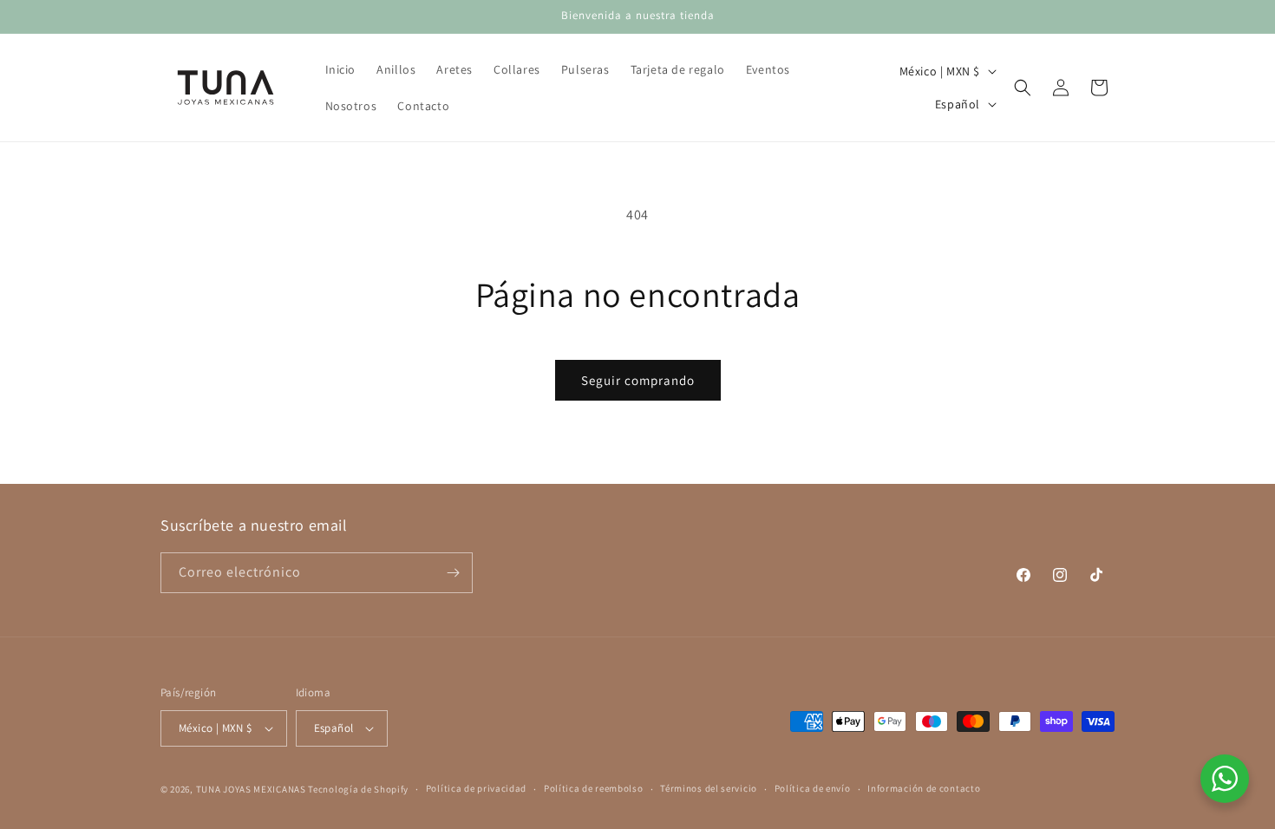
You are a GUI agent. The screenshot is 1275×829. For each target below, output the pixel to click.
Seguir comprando (638, 380)
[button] (1023, 88)
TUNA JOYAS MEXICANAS (251, 789)
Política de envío (813, 788)
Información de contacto (923, 788)
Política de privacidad (476, 788)
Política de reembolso (594, 788)
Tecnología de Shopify (358, 789)
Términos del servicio (708, 788)
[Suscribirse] (453, 572)
